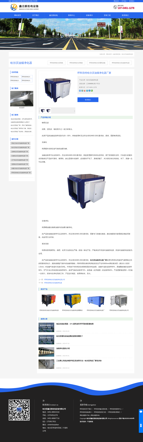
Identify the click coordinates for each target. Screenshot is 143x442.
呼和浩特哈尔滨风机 (56, 63)
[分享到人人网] (89, 90)
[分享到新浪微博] (85, 90)
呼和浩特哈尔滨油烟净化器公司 (54, 279)
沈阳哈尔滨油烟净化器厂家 (20, 164)
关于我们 (124, 1)
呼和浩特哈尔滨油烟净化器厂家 (21, 172)
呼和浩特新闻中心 (116, 409)
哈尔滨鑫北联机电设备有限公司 (54, 409)
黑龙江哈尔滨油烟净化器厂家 (20, 143)
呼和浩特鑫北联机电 (100, 409)
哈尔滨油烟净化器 (127, 54)
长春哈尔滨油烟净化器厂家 (20, 156)
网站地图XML (95, 415)
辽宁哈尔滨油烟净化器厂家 (20, 160)
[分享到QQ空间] (82, 90)
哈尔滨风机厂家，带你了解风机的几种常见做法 (22, 125)
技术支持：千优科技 (86, 421)
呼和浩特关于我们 (86, 409)
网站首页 (116, 1)
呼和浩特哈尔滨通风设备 (97, 63)
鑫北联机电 (116, 54)
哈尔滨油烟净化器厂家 (98, 260)
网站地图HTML (85, 415)
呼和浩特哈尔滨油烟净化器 (120, 63)
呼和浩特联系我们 (114, 412)
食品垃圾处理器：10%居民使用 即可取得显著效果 (22, 119)
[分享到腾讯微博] (87, 90)
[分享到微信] (92, 90)
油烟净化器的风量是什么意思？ (20, 122)
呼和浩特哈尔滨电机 (76, 63)
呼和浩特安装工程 (100, 412)
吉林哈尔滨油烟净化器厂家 (20, 151)
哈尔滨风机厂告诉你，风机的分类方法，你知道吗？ (22, 131)
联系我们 (131, 1)
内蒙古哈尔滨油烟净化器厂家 (20, 168)
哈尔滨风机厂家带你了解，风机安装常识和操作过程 (22, 128)
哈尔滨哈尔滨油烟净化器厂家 (20, 147)
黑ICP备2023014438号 (126, 418)
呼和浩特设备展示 (86, 412)
